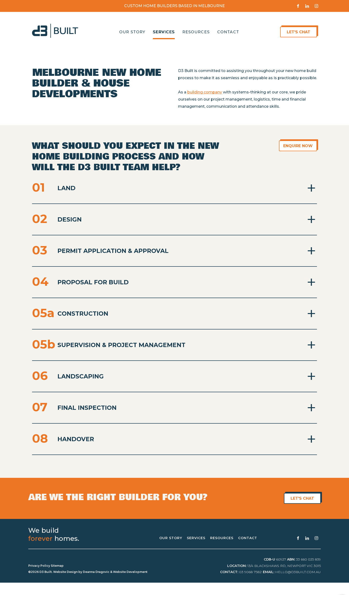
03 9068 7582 (250, 572)
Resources (196, 32)
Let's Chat (290, 30)
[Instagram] (316, 5)
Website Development (130, 572)
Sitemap (57, 565)
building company (204, 92)
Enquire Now (304, 144)
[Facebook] (297, 5)
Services (163, 32)
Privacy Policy (39, 565)
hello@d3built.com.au (298, 572)
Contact (228, 32)
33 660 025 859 (308, 559)
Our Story (132, 32)
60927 (281, 559)
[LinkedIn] (307, 5)
